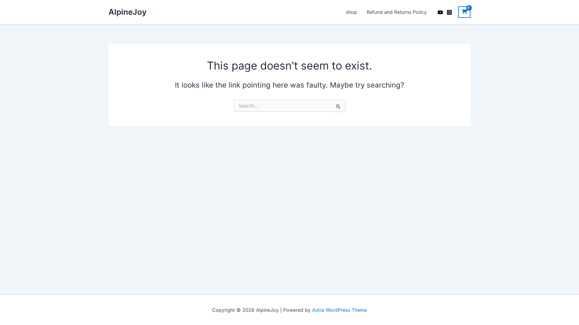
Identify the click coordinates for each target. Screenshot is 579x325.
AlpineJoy (128, 12)
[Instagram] (449, 12)
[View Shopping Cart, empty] (464, 12)
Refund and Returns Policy (397, 12)
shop (351, 12)
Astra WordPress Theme (339, 310)
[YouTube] (440, 12)
